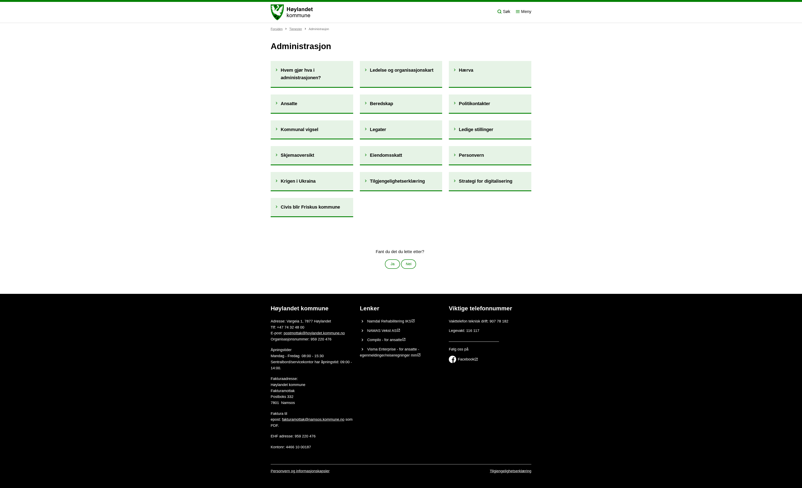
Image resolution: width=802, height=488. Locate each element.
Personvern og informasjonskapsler (300, 471)
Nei (408, 264)
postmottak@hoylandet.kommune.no (314, 333)
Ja (393, 264)
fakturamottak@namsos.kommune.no (313, 419)
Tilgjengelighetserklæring (510, 471)
